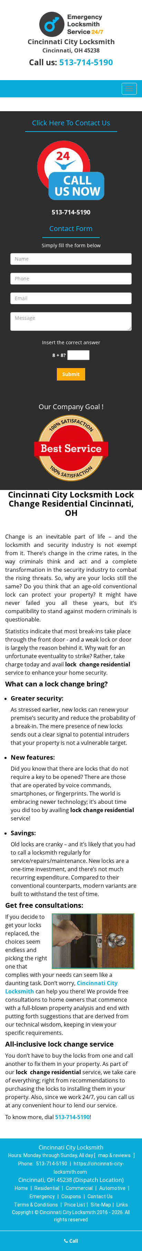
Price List (74, 1204)
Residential (46, 1188)
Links (122, 1204)
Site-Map (101, 1204)
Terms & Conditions (36, 1204)
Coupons (71, 1196)
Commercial (79, 1188)
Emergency (42, 1196)
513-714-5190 (86, 62)
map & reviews (115, 1155)
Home (21, 1188)
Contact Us (100, 1196)
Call (73, 1241)
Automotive (112, 1188)
